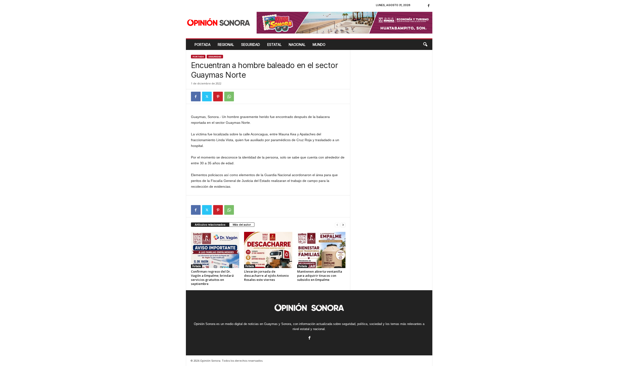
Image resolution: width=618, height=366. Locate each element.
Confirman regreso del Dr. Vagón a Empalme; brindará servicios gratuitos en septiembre (212, 277)
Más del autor (242, 224)
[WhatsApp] (229, 96)
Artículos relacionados (210, 224)
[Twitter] (207, 96)
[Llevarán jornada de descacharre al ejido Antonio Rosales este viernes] (268, 250)
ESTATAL (274, 44)
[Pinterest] (218, 96)
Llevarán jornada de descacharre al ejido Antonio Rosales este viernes (266, 275)
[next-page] (343, 224)
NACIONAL (297, 44)
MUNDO (319, 44)
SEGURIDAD (250, 44)
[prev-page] (337, 224)
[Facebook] (429, 5)
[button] (425, 44)
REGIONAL (226, 44)
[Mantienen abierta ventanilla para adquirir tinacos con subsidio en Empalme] (321, 250)
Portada (203, 44)
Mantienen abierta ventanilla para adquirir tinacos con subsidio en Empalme (319, 275)
